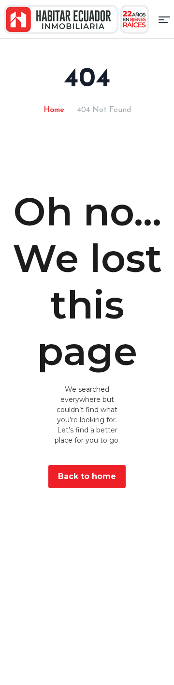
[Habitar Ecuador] (76, 19)
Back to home (87, 476)
